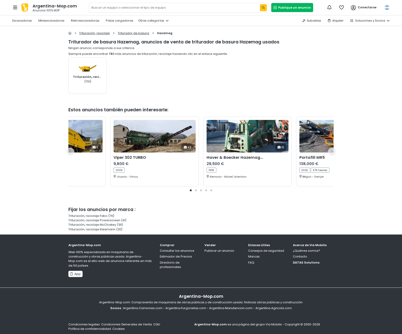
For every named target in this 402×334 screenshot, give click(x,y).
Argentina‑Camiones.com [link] (142, 308)
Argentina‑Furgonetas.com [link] (185, 308)
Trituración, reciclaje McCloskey (92, 225)
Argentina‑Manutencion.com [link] (230, 308)
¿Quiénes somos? (306, 251)
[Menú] (15, 7)
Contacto (300, 256)
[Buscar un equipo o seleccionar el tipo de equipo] (263, 7)
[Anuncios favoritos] (341, 7)
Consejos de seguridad (266, 251)
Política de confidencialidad (89, 329)
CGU (156, 324)
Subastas (314, 21)
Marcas (254, 256)
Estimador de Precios (176, 256)
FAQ (251, 263)
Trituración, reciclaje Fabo (88, 216)
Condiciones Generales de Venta (126, 324)
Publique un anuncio (294, 8)
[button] (190, 190)
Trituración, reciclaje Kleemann (91, 229)
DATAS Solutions (306, 263)
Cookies (118, 329)
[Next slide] (331, 151)
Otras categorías (151, 21)
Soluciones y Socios (370, 21)
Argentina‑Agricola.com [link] (273, 308)
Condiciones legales (84, 324)
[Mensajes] (329, 7)
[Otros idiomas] (387, 7)
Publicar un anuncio (219, 251)
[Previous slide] (70, 151)
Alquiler (338, 21)
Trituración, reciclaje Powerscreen (94, 220)
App (77, 274)
